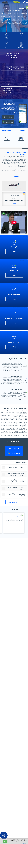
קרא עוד (14, 203)
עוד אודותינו (17, 177)
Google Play (9, 122)
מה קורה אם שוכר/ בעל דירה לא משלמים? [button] (16, 488)
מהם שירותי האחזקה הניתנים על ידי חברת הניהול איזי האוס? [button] (16, 474)
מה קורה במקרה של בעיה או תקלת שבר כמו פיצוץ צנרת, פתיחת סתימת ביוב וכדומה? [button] (17, 481)
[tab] (14, 468)
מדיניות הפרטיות (7, 92)
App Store (9, 117)
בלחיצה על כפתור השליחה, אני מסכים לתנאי (7, 90)
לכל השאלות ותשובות (14, 502)
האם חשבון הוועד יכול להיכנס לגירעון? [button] (17, 494)
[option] (14, 24)
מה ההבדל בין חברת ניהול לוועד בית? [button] (16, 468)
